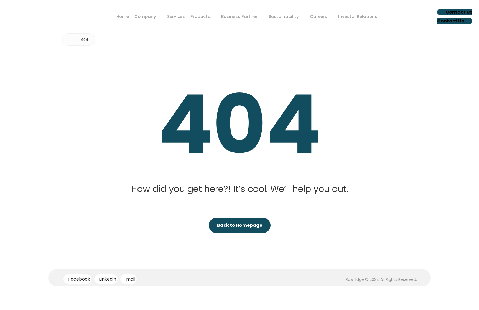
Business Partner (239, 16)
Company (145, 16)
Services (176, 16)
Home (122, 16)
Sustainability (284, 16)
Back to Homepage (239, 225)
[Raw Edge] (70, 39)
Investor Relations (357, 16)
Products (200, 16)
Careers (318, 16)
